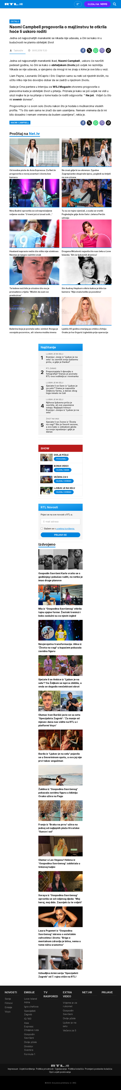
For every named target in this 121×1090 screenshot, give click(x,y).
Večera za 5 (69, 1030)
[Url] (108, 50)
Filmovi (9, 1003)
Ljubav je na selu (69, 1024)
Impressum (13, 1069)
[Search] (114, 4)
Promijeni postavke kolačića (98, 1069)
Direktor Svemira (28, 1048)
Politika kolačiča (76, 1069)
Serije (8, 998)
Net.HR (87, 992)
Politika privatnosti (45, 1069)
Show (45, 448)
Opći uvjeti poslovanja (60, 1072)
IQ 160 (27, 1018)
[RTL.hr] (14, 4)
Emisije (8, 1007)
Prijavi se (60, 534)
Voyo (7, 1011)
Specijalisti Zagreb (29, 1012)
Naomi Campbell (20, 122)
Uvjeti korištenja (27, 1069)
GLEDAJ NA (93, 4)
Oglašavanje (61, 1069)
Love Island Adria (30, 1000)
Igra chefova (31, 1006)
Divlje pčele (30, 1042)
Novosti (11, 992)
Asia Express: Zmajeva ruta (31, 1026)
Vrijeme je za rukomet (70, 1004)
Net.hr (34, 133)
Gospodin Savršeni (29, 1036)
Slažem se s (59, 528)
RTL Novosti (49, 507)
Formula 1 (29, 1054)
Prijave (107, 992)
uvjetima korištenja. (65, 528)
